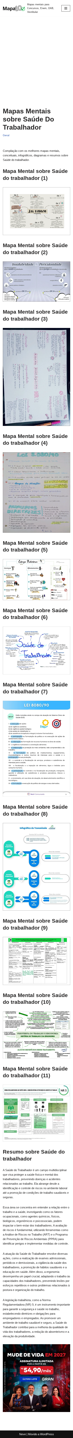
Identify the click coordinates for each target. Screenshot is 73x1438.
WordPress (47, 1434)
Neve (22, 1434)
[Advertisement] (36, 64)
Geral (6, 135)
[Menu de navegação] (65, 8)
